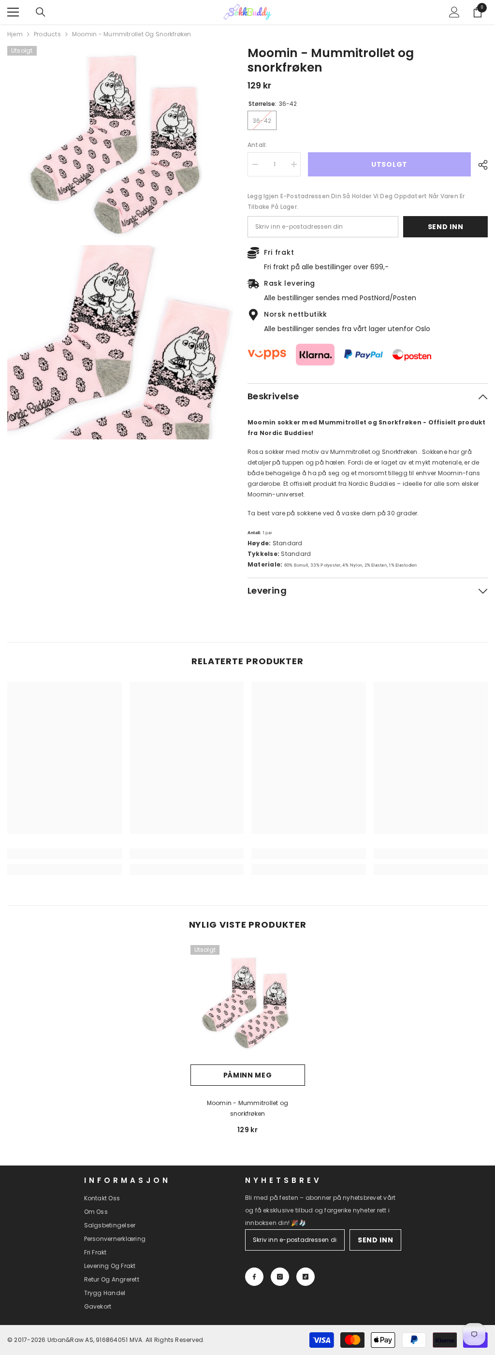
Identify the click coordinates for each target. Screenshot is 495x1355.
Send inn (446, 227)
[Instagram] (280, 1277)
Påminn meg (247, 1075)
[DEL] (479, 164)
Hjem (15, 34)
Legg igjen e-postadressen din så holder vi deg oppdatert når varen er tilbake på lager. (356, 201)
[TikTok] (305, 1277)
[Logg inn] (454, 12)
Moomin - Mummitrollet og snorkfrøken (248, 1108)
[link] (64, 853)
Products (47, 34)
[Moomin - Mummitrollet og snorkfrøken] (247, 1002)
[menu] (13, 12)
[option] (248, 1043)
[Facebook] (254, 1277)
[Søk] (40, 12)
